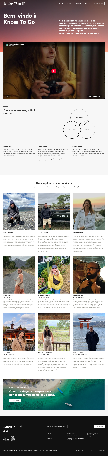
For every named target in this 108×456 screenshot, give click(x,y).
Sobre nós (49, 438)
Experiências (69, 3)
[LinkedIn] (10, 431)
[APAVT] (6, 439)
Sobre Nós (87, 3)
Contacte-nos (98, 3)
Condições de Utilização (10, 450)
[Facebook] (4, 431)
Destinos (60, 3)
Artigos (78, 3)
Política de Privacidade (25, 450)
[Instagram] (7, 431)
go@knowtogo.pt (71, 433)
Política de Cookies (51, 450)
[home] (14, 3)
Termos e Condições (39, 450)
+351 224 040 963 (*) (72, 435)
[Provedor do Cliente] (13, 438)
